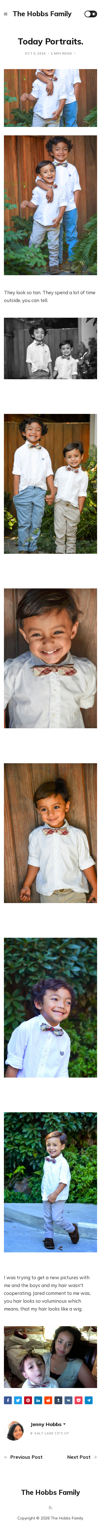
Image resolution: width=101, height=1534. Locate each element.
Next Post (79, 1457)
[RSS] (50, 1508)
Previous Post (26, 1457)
